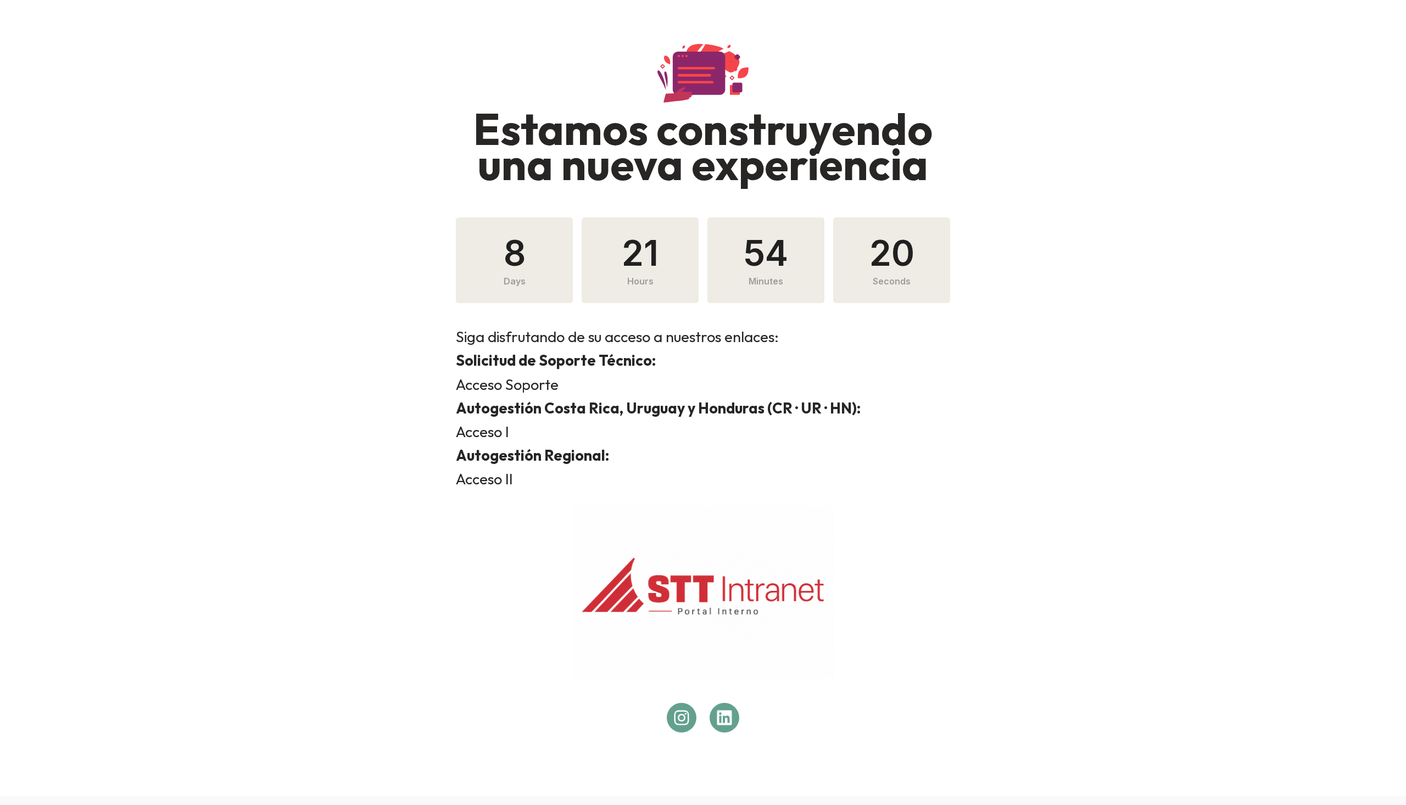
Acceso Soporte (507, 384)
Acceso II (484, 478)
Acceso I (482, 431)
